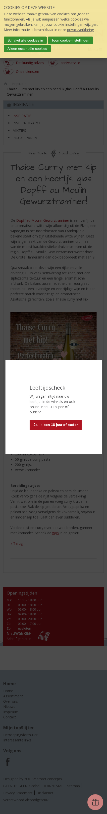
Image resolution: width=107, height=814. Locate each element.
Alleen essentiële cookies (27, 49)
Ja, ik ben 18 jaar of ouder (56, 425)
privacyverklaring (80, 29)
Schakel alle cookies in (25, 40)
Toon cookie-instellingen (70, 40)
